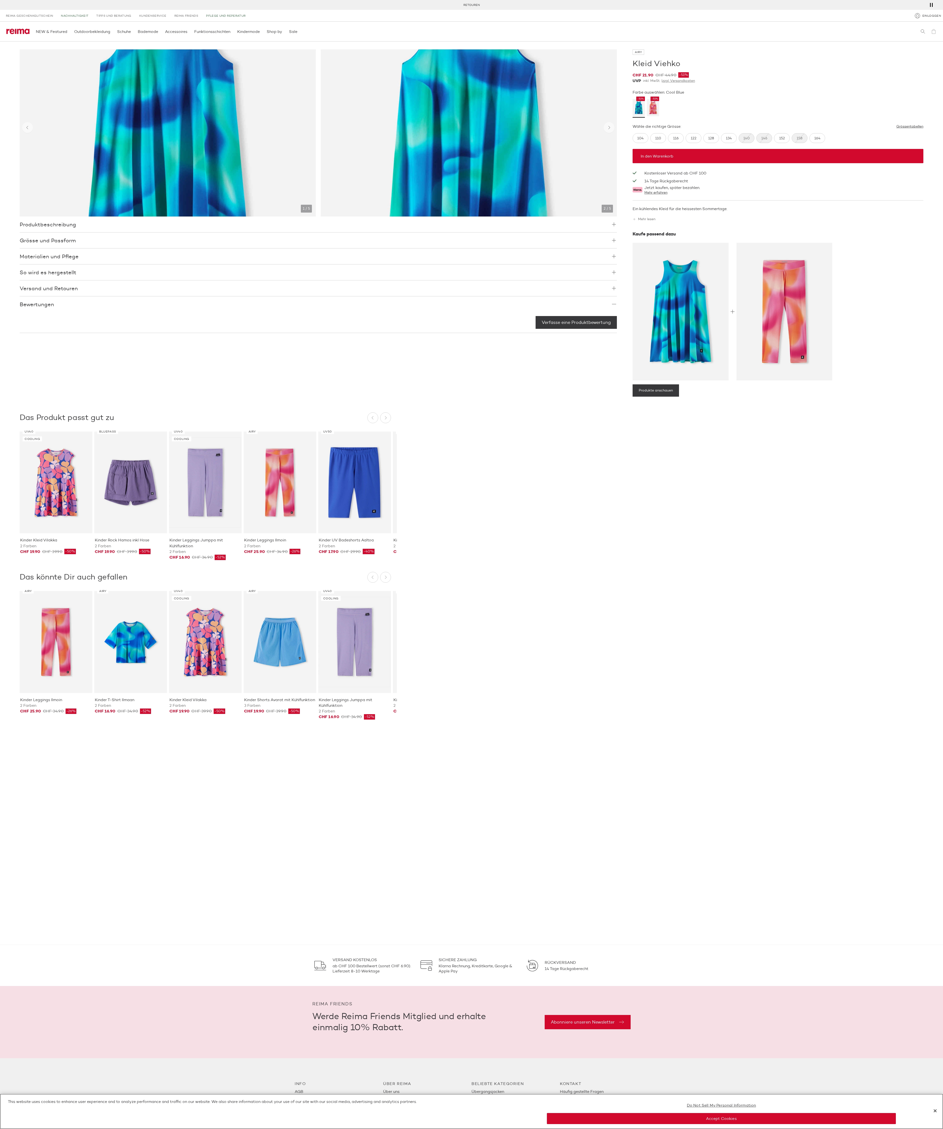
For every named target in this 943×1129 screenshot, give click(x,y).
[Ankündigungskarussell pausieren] (931, 5)
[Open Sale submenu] (298, 31)
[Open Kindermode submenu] (261, 31)
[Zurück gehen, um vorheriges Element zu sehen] (27, 127)
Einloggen (931, 15)
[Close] (935, 1110)
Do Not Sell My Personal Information (721, 1105)
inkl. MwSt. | (669, 81)
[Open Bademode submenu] (159, 31)
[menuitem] (339, 1091)
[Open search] (922, 31)
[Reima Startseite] (18, 31)
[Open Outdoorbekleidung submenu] (111, 31)
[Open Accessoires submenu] (188, 31)
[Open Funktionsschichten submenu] (231, 31)
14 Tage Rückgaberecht (666, 181)
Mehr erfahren (655, 193)
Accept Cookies (721, 1118)
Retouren (471, 5)
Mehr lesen (646, 219)
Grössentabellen (909, 127)
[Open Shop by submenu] (283, 31)
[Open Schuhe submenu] (132, 31)
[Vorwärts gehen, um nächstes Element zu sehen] (609, 127)
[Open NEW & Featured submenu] (68, 31)
